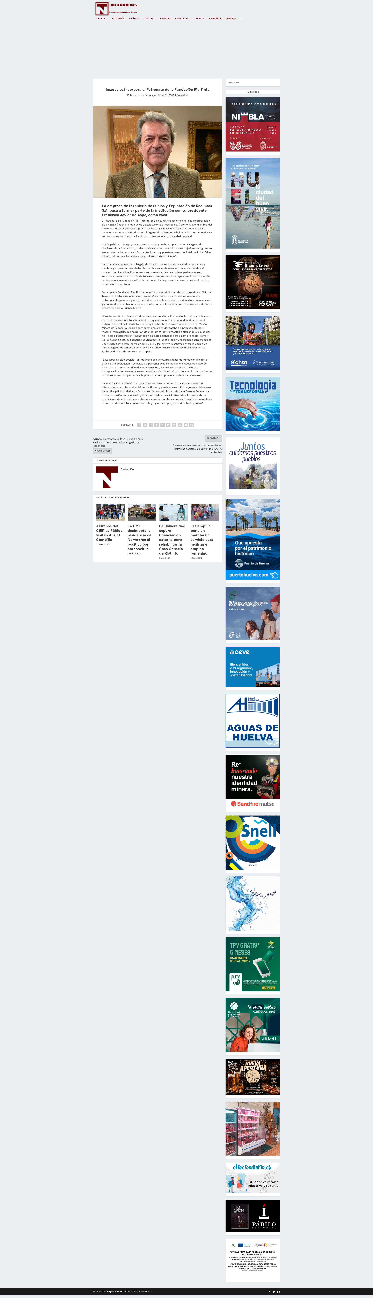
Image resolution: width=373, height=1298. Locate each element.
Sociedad (101, 18)
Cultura (149, 18)
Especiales (182, 18)
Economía (117, 18)
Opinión (231, 18)
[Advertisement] (186, 50)
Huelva (200, 18)
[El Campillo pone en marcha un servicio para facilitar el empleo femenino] (205, 512)
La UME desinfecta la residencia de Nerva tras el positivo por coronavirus (140, 537)
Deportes (165, 18)
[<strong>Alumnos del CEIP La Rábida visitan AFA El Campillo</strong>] (110, 512)
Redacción (151, 95)
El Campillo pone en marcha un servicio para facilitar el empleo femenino (202, 540)
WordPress (146, 1291)
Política (134, 18)
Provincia (215, 18)
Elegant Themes (114, 1291)
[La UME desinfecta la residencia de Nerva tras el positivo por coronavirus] (142, 512)
